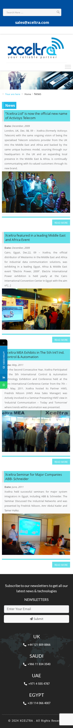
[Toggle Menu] (68, 67)
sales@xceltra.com (32, 22)
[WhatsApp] (3, 385)
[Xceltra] (35, 47)
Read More (61, 222)
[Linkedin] (3, 377)
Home (28, 94)
